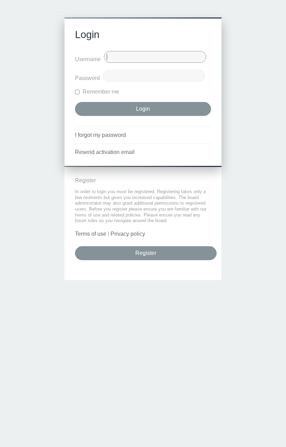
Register (145, 253)
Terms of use (90, 234)
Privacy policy (128, 234)
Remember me (100, 92)
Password (87, 78)
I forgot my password (100, 135)
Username (88, 59)
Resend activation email (105, 152)
